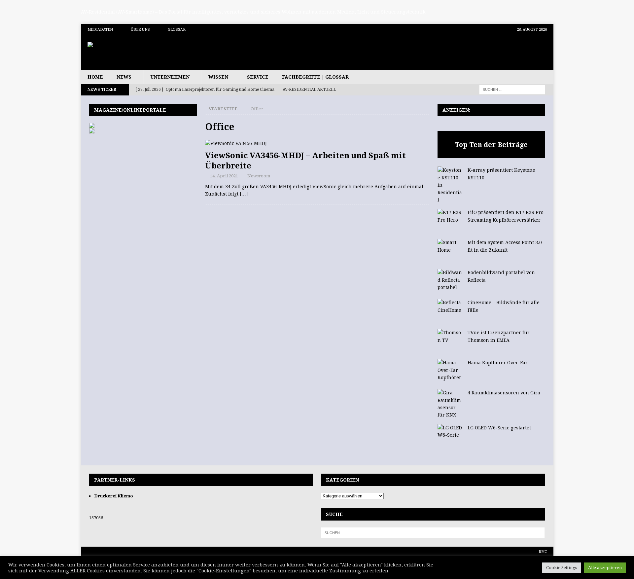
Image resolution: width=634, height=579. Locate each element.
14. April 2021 (224, 175)
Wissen (218, 77)
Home (95, 77)
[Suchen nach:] (512, 89)
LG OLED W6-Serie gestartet (499, 427)
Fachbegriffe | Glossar (315, 77)
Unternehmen (170, 77)
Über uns (140, 29)
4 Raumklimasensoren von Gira (504, 392)
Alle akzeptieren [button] (605, 567)
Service (257, 77)
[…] (244, 194)
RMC (543, 552)
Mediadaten (100, 29)
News (124, 77)
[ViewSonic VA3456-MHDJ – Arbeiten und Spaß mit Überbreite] (317, 143)
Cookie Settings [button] (561, 567)
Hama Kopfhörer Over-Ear (498, 362)
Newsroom (258, 175)
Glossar (177, 29)
